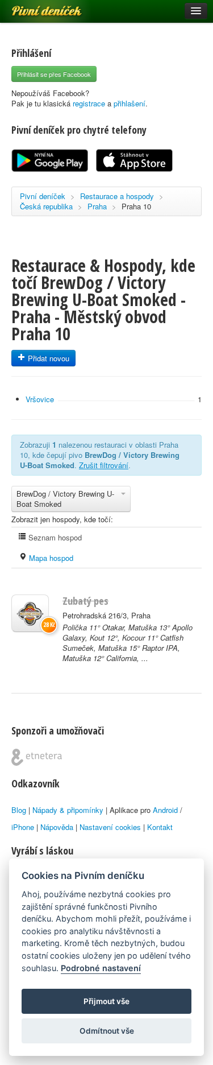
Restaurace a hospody (117, 196)
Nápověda (56, 827)
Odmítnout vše (107, 1030)
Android (165, 809)
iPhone (22, 827)
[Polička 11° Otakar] (30, 613)
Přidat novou (47, 358)
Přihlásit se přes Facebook (54, 74)
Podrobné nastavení (101, 968)
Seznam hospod (54, 537)
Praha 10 (136, 206)
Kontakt (160, 827)
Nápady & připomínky (67, 809)
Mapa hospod (50, 557)
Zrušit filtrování (103, 465)
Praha (97, 206)
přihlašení (129, 103)
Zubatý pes (85, 601)
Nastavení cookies (110, 827)
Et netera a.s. (36, 757)
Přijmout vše (106, 1001)
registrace (89, 103)
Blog (18, 809)
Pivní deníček (34, 7)
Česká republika (46, 206)
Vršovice (40, 399)
